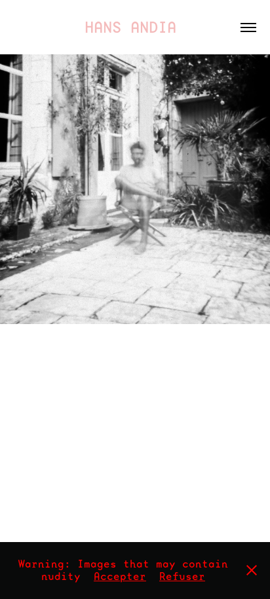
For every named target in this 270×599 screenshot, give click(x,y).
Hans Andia (135, 27)
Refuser (182, 576)
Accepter (120, 576)
